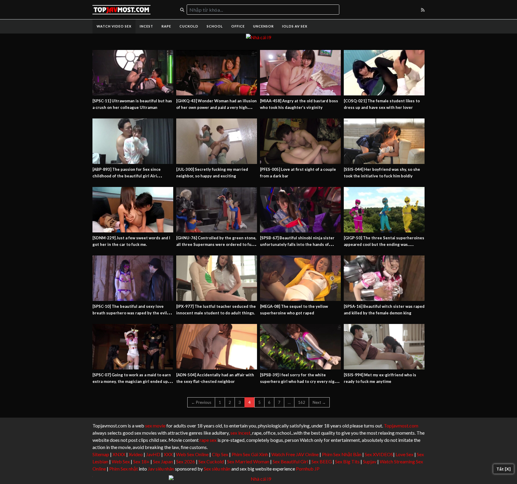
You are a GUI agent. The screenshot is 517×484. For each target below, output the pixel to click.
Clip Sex (220, 454)
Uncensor (263, 26)
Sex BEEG (321, 461)
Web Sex (121, 461)
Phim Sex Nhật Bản (341, 454)
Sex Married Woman (248, 461)
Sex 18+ (141, 461)
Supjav (369, 461)
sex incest (240, 433)
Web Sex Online (192, 454)
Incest (146, 26)
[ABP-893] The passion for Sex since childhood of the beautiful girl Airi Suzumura (126, 176)
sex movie (155, 425)
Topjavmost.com (401, 425)
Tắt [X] (503, 468)
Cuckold (189, 26)
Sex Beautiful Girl (290, 461)
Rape (166, 26)
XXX (168, 454)
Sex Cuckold (211, 461)
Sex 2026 (185, 461)
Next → (319, 402)
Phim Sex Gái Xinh (250, 454)
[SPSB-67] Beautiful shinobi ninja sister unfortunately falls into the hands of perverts (297, 244)
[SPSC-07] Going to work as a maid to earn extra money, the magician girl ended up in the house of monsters (132, 381)
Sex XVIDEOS (379, 454)
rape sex (208, 440)
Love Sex (404, 454)
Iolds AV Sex (294, 26)
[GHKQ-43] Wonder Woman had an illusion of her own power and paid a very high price (216, 107)
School (215, 26)
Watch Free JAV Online (295, 454)
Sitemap (100, 454)
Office (238, 26)
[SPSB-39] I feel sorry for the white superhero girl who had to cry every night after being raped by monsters (299, 381)
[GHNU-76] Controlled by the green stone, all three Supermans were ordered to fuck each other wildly (216, 244)
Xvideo (136, 454)
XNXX (118, 454)
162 (301, 402)
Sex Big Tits (347, 461)
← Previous (201, 402)
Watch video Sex (114, 26)
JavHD (153, 454)
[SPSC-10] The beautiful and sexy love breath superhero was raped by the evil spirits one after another (129, 313)
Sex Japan (163, 461)
